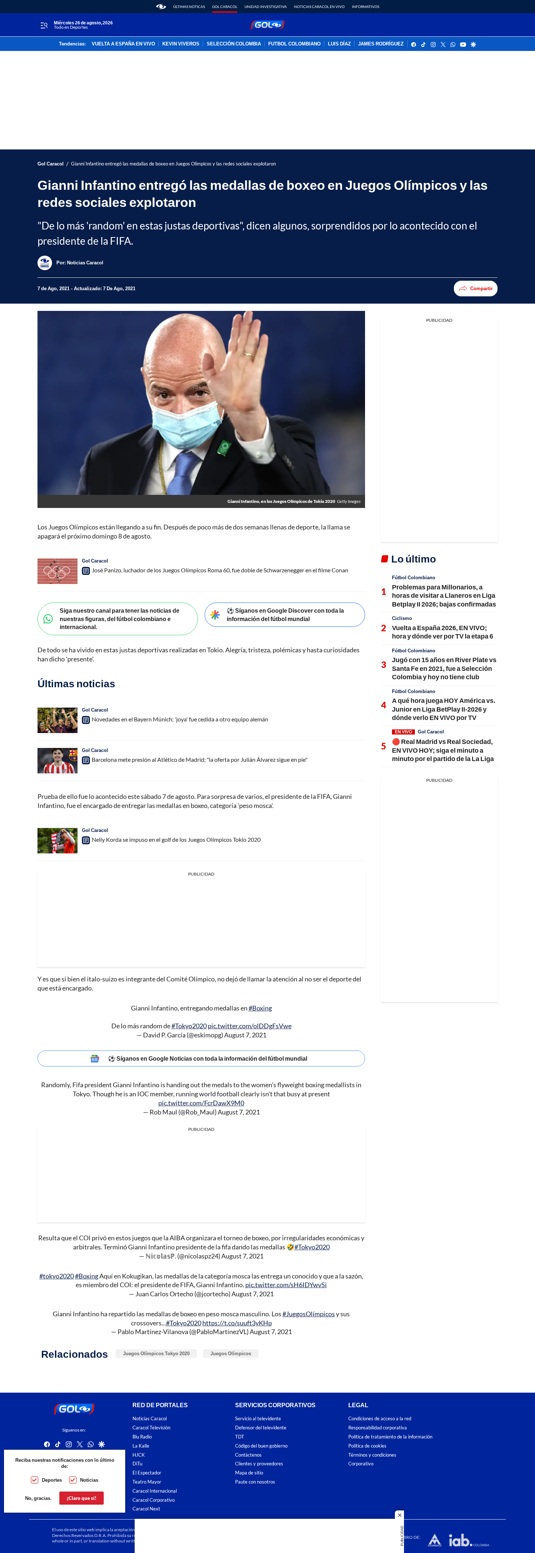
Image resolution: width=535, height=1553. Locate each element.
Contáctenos (248, 1455)
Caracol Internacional (154, 1491)
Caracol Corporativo (153, 1500)
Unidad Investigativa (266, 6)
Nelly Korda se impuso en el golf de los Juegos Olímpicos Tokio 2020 (176, 839)
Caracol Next (146, 1508)
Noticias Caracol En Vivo (319, 6)
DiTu (137, 1463)
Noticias (89, 1480)
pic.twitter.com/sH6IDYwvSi (286, 1285)
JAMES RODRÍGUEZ (381, 44)
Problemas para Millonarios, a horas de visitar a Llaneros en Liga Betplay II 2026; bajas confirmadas (444, 595)
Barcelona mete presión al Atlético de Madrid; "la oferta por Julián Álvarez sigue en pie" (200, 759)
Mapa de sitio (249, 1472)
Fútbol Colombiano (413, 577)
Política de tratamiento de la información (390, 1436)
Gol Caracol (224, 6)
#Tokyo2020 (189, 1026)
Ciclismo (402, 618)
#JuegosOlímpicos (308, 1314)
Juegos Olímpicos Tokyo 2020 (156, 1353)
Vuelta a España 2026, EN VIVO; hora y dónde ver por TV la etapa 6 (442, 632)
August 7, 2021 (245, 1035)
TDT (239, 1436)
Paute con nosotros (255, 1482)
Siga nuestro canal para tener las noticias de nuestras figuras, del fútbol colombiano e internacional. (119, 618)
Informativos (365, 6)
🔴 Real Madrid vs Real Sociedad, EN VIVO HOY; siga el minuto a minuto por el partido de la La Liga (443, 750)
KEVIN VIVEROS (180, 44)
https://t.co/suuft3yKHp (237, 1323)
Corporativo (360, 1463)
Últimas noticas (189, 6)
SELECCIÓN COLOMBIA (234, 44)
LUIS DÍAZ (339, 44)
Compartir (481, 288)
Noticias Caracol (149, 1418)
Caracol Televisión (151, 1427)
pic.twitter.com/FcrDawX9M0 (201, 1103)
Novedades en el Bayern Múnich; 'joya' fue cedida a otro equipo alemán (180, 719)
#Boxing (260, 1008)
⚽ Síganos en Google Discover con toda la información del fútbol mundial (285, 614)
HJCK (138, 1455)
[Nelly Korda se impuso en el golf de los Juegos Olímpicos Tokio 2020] (57, 840)
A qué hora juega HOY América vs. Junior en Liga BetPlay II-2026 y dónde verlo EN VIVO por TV (443, 708)
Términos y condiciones (372, 1455)
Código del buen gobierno (261, 1446)
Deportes (52, 1480)
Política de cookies (367, 1446)
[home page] (161, 6)
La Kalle (140, 1446)
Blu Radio (142, 1436)
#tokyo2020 (56, 1276)
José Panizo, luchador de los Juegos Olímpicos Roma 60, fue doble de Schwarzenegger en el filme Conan (220, 570)
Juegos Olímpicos (230, 1353)
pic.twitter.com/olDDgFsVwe (250, 1026)
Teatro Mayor (146, 1482)
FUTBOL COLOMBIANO (294, 44)
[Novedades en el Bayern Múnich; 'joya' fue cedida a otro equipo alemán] (57, 720)
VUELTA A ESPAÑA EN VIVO (123, 44)
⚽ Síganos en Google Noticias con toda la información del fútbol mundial (207, 1058)
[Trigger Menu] (43, 25)
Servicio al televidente (258, 1418)
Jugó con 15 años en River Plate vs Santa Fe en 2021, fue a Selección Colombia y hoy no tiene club (444, 668)
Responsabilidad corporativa (377, 1427)
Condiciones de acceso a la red (379, 1418)
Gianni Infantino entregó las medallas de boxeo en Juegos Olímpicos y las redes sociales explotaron (173, 163)
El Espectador (146, 1472)
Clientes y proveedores (259, 1463)
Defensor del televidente (260, 1427)
